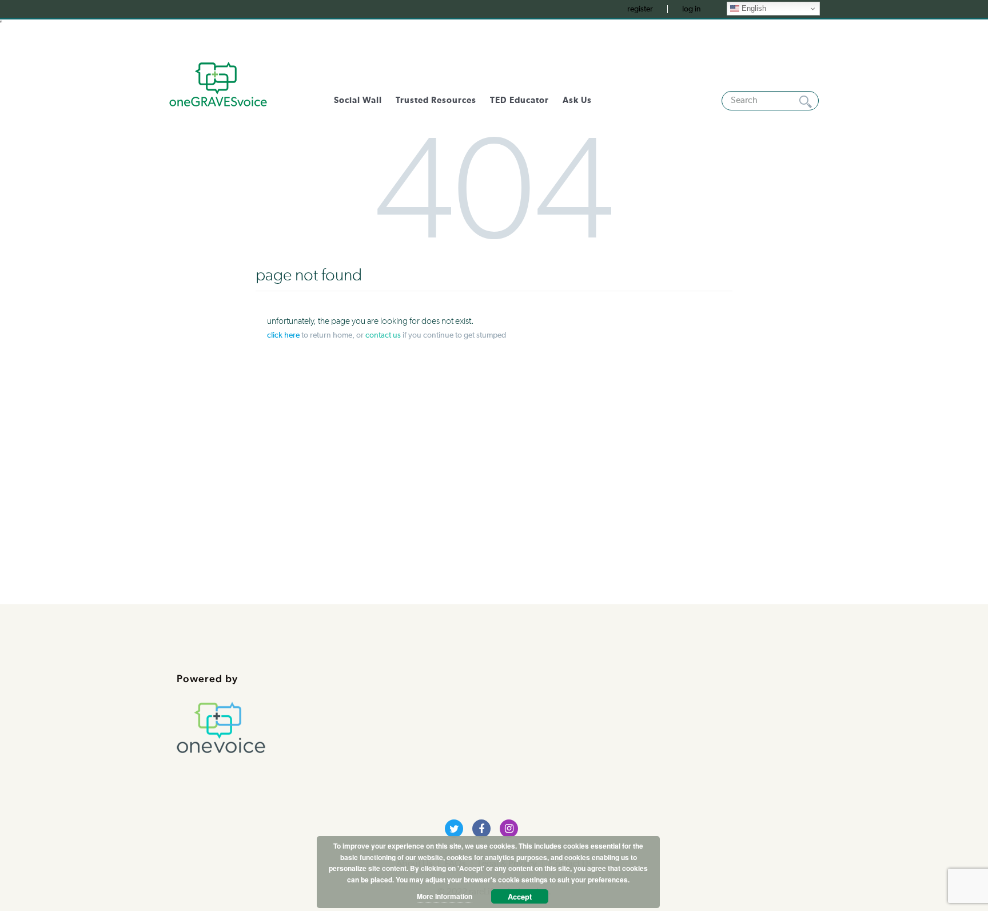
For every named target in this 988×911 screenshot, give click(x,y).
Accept (520, 896)
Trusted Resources (436, 100)
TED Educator (519, 100)
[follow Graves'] (454, 828)
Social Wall (358, 100)
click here (283, 335)
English (752, 8)
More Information (444, 896)
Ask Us (577, 100)
